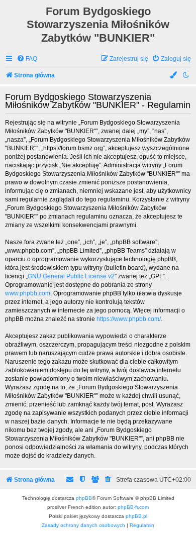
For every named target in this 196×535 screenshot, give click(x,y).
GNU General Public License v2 (71, 276)
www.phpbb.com (27, 293)
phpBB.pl (136, 516)
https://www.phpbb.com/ (128, 319)
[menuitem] (27, 59)
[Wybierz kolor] (173, 75)
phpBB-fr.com (133, 507)
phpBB (84, 498)
